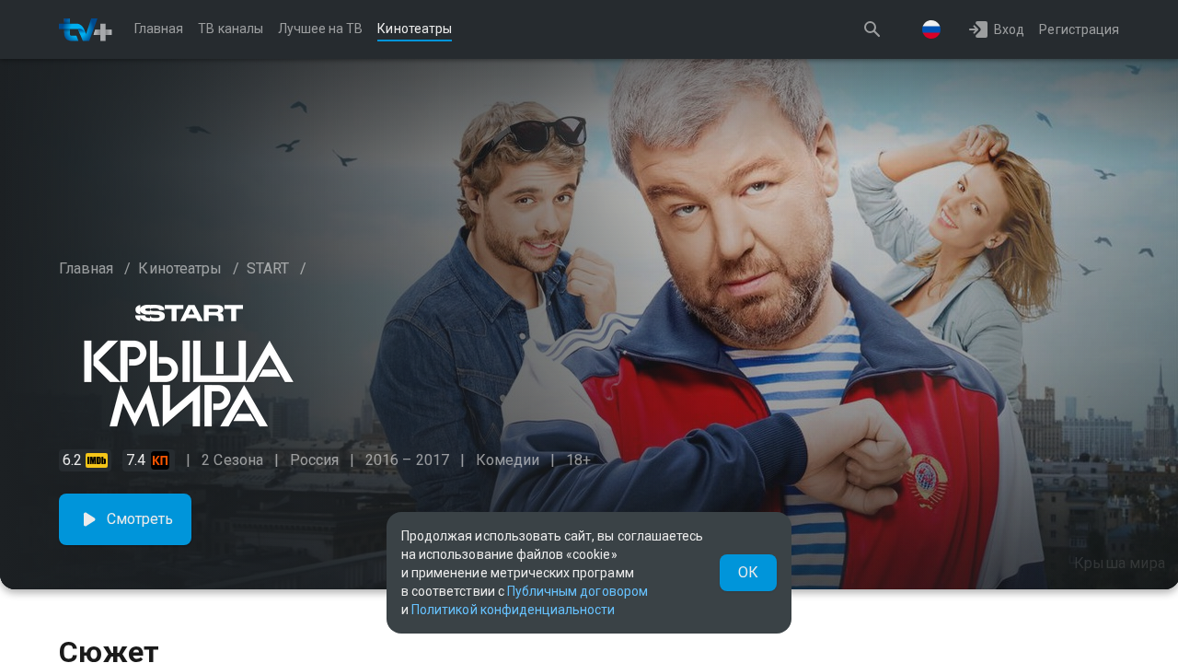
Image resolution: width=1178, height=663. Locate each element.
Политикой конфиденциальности (513, 609)
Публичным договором (577, 591)
